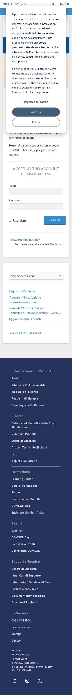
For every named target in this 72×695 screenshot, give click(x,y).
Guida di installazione (23, 302)
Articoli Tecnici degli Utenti (30, 447)
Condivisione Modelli (26, 499)
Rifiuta (36, 122)
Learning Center (22, 479)
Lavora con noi (21, 627)
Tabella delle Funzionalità (29, 385)
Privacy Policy (21, 654)
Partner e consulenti (25, 589)
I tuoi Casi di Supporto (26, 575)
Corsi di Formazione (25, 485)
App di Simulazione (24, 461)
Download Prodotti (24, 602)
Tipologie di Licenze (25, 392)
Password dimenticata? (24, 239)
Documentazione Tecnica (28, 595)
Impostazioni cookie (36, 102)
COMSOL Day (21, 537)
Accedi (16, 650)
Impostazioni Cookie (25, 662)
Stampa (16, 634)
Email (12, 185)
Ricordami (19, 220)
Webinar (17, 530)
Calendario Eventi (23, 544)
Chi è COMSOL (21, 620)
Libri (15, 454)
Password (15, 200)
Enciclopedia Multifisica (28, 512)
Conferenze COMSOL (26, 551)
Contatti (17, 640)
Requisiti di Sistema (22, 291)
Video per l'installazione (25, 297)
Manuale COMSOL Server (26, 308)
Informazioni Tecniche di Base (31, 582)
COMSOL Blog (21, 506)
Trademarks (20, 658)
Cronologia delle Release (28, 405)
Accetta (36, 111)
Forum (16, 492)
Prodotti (17, 378)
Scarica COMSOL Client (25, 333)
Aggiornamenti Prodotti (25, 319)
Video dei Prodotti (24, 434)
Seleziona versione (23, 276)
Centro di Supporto (24, 569)
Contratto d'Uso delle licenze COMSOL (35, 312)
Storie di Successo (24, 441)
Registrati (57, 244)
